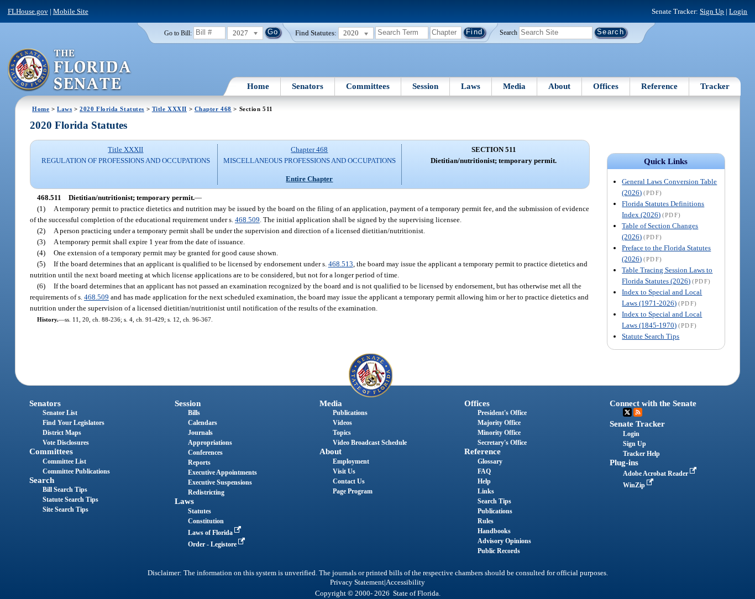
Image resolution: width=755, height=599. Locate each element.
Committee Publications (76, 471)
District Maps (62, 433)
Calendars (202, 423)
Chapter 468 (213, 109)
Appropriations (210, 442)
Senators (307, 86)
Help (484, 481)
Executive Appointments (222, 472)
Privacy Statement (357, 582)
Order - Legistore (213, 544)
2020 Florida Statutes (112, 109)
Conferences (205, 452)
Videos (342, 423)
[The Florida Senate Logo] (70, 70)
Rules (486, 521)
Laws (470, 86)
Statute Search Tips (650, 336)
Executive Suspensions (220, 482)
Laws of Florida (211, 533)
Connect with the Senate (653, 403)
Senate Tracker (637, 423)
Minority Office (499, 433)
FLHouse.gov (28, 11)
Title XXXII (169, 109)
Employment (351, 461)
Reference (659, 86)
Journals (200, 433)
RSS (637, 412)
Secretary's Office (502, 442)
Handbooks (494, 531)
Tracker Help (641, 454)
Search (508, 32)
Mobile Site (70, 11)
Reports (199, 462)
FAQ (484, 471)
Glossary (490, 461)
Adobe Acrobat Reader (656, 473)
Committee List (64, 461)
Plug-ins (624, 462)
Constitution (206, 521)
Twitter (627, 412)
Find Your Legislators (73, 423)
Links (486, 491)
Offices (605, 86)
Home (258, 86)
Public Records (499, 551)
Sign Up (712, 11)
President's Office (502, 413)
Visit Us (344, 471)
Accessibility (405, 582)
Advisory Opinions (504, 541)
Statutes (199, 511)
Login (738, 11)
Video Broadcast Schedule (370, 442)
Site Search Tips (65, 509)
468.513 (340, 264)
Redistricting (206, 492)
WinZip (635, 485)
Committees (368, 86)
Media (514, 86)
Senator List (60, 413)
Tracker (715, 86)
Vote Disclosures (66, 442)
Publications (350, 413)
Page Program (353, 491)
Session (425, 86)
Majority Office (499, 423)
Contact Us (349, 481)
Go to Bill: (178, 33)
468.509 (247, 220)
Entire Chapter (309, 179)
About (559, 86)
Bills (194, 413)
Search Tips (494, 501)
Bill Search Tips (65, 489)
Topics (342, 433)
